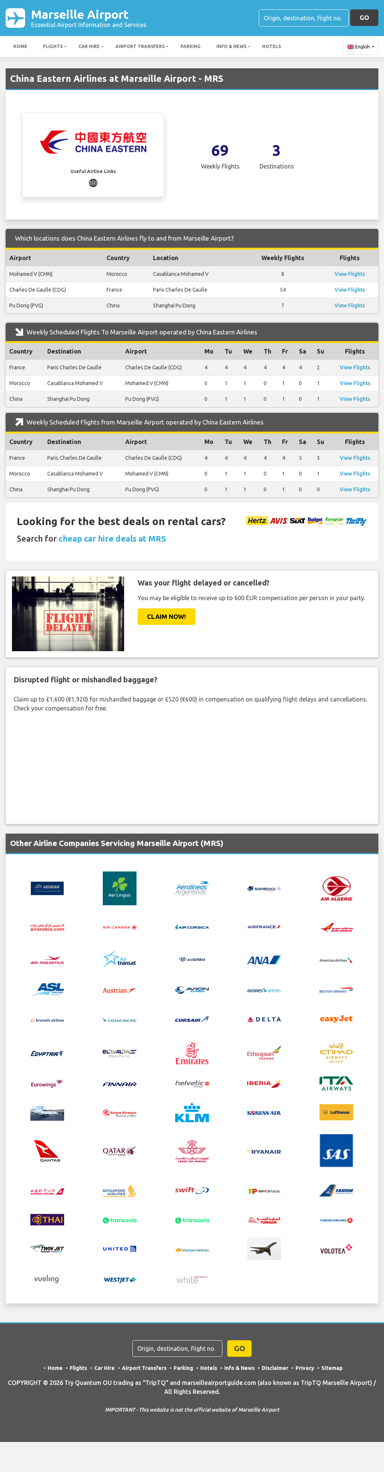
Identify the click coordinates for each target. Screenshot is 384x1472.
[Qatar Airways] (119, 1150)
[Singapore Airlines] (119, 1190)
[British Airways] (336, 989)
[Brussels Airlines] (47, 1019)
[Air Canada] (119, 926)
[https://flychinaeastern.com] (93, 182)
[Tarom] (336, 1190)
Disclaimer (275, 1368)
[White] (192, 1278)
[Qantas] (47, 1150)
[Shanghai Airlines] (47, 1190)
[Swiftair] (192, 1190)
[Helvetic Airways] (192, 1083)
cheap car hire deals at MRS (112, 538)
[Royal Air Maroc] (192, 1150)
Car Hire (89, 46)
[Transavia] (119, 1219)
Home (20, 46)
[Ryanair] (264, 1150)
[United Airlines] (119, 1248)
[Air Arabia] (47, 926)
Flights (53, 46)
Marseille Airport (88, 18)
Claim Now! (166, 616)
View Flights (349, 274)
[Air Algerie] (336, 887)
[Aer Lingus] (119, 887)
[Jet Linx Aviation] (47, 1111)
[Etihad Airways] (336, 1052)
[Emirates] (192, 1052)
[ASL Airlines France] (47, 989)
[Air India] (336, 926)
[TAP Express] (264, 1190)
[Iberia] (264, 1083)
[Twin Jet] (47, 1248)
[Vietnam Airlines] (192, 1248)
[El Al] (119, 1052)
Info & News (231, 46)
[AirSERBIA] (192, 959)
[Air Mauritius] (47, 959)
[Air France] (264, 926)
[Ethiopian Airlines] (264, 1052)
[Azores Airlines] (264, 989)
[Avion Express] (192, 989)
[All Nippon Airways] (264, 959)
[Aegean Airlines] (47, 887)
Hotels (271, 46)
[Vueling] (47, 1278)
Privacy (305, 1368)
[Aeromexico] (264, 888)
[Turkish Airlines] (336, 1219)
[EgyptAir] (47, 1052)
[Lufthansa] (336, 1111)
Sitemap (332, 1368)
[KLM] (192, 1111)
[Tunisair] (264, 1219)
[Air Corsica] (192, 926)
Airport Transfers (140, 46)
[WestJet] (119, 1279)
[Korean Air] (264, 1112)
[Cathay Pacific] (119, 1019)
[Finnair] (119, 1083)
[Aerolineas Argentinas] (192, 887)
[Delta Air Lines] (264, 1019)
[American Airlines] (336, 959)
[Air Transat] (119, 959)
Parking (190, 46)
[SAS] (336, 1150)
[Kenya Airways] (119, 1112)
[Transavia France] (192, 1219)
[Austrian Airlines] (119, 989)
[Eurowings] (47, 1083)
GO (364, 17)
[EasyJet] (336, 1018)
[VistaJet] (264, 1248)
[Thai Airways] (47, 1219)
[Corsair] (192, 1018)
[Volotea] (336, 1248)
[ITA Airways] (336, 1082)
